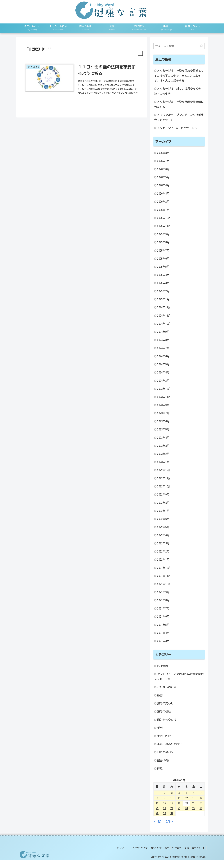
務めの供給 (156, 848)
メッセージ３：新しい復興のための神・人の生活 (177, 91)
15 (157, 803)
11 (179, 798)
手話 (187, 848)
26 (186, 808)
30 (164, 813)
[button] (201, 46)
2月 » (169, 821)
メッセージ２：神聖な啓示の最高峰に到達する (179, 104)
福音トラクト (198, 848)
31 (171, 813)
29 (157, 813)
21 (201, 803)
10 (171, 798)
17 (171, 803)
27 (193, 808)
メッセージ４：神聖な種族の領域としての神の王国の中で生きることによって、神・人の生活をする (179, 75)
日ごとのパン (123, 848)
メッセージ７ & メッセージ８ (177, 127)
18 (179, 803)
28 (201, 808)
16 (164, 803)
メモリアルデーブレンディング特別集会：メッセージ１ (179, 117)
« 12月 (157, 821)
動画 (167, 848)
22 (157, 808)
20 (193, 803)
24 (171, 808)
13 (193, 798)
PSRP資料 (176, 848)
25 (179, 808)
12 (186, 798)
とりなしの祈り (140, 848)
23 (164, 808)
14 (201, 798)
